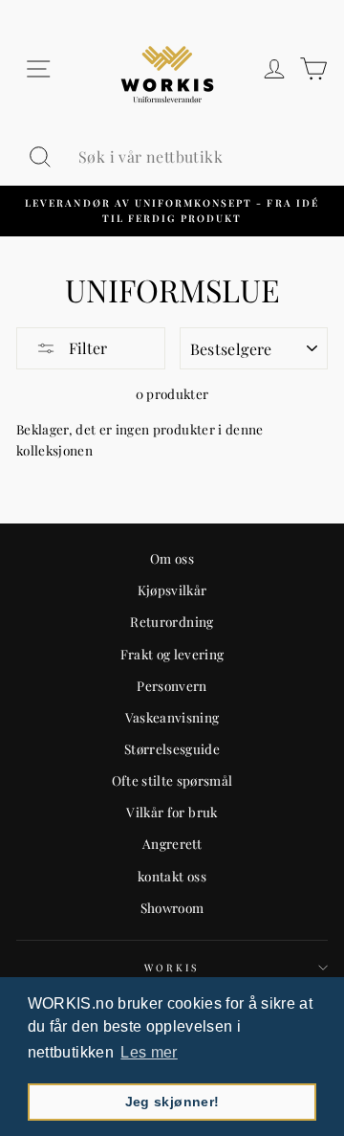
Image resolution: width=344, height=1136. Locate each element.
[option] (172, 211)
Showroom (172, 907)
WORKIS (172, 967)
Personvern (171, 685)
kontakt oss (172, 875)
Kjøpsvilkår (172, 589)
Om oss (172, 558)
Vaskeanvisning (172, 716)
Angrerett (172, 843)
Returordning (171, 621)
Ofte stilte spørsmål (172, 780)
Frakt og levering (172, 653)
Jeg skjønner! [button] (172, 1101)
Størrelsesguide (172, 748)
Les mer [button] (148, 1052)
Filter (86, 348)
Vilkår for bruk (171, 811)
